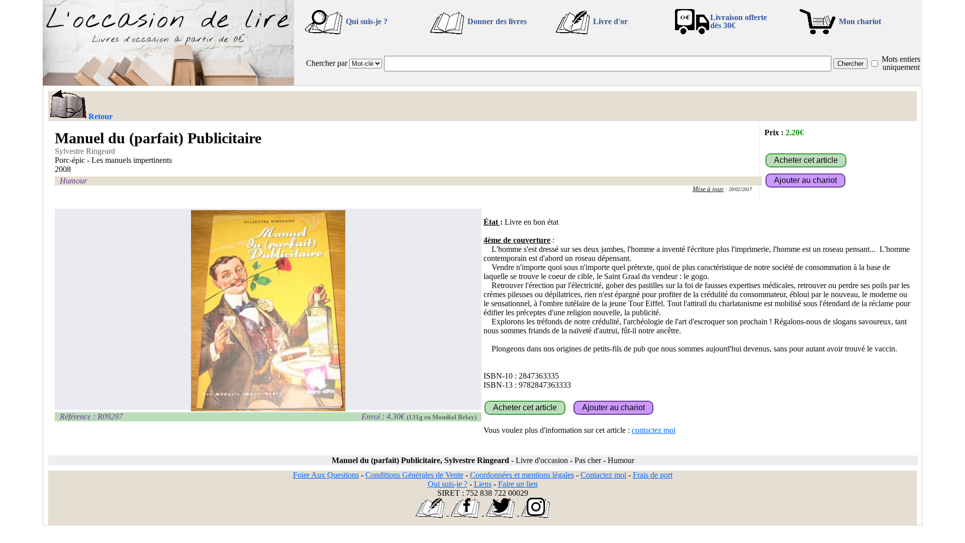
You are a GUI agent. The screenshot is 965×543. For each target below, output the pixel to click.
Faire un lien (518, 484)
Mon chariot (860, 21)
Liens (483, 484)
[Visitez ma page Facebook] (465, 515)
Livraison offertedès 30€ (738, 21)
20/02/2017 (740, 189)
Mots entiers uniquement (901, 63)
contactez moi (654, 430)
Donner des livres (497, 21)
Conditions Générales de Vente (414, 475)
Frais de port (652, 475)
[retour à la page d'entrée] (168, 82)
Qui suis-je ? (367, 21)
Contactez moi (603, 475)
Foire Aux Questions (326, 475)
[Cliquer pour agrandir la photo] (268, 310)
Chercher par (326, 63)
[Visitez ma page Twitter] (500, 515)
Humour (73, 180)
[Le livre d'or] (430, 515)
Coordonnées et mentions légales (522, 475)
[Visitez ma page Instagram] (535, 515)
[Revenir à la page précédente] (67, 105)
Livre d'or (610, 21)
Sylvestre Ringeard (85, 151)
